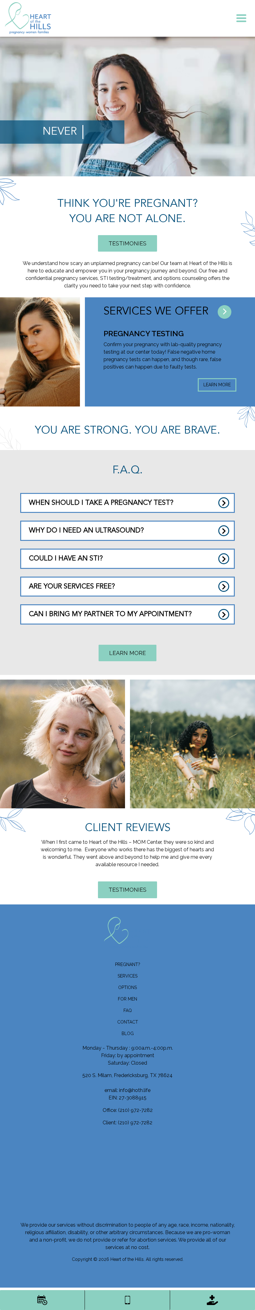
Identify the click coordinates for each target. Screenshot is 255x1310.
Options (127, 987)
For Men (127, 998)
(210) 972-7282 (135, 1110)
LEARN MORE (127, 653)
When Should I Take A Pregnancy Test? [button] (101, 502)
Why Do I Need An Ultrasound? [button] (86, 530)
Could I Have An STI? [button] (66, 558)
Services (127, 975)
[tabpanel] (120, 360)
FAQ (127, 1010)
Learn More (168, 384)
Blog (128, 1033)
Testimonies (127, 243)
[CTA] (224, 312)
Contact (127, 1022)
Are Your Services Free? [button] (72, 586)
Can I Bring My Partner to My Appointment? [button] (110, 614)
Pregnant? (127, 964)
